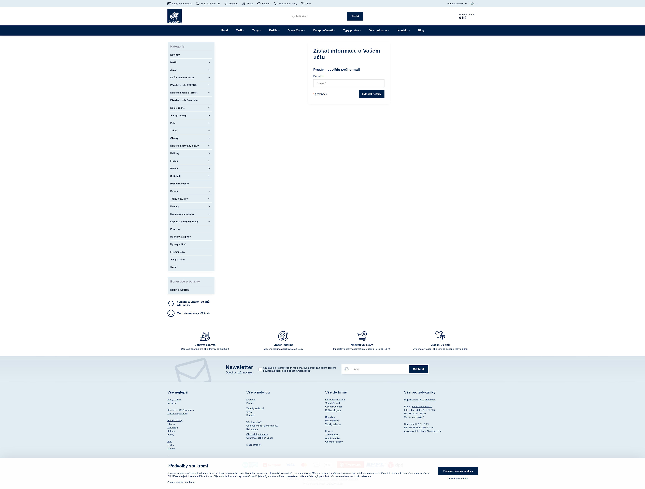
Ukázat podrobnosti (458, 478)
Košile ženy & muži (177, 413)
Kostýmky (172, 427)
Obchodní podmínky (257, 434)
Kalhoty (171, 431)
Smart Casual (332, 403)
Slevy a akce (174, 399)
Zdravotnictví (332, 434)
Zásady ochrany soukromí (181, 482)
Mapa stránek (253, 444)
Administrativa (332, 438)
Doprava (250, 399)
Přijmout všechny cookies (458, 471)
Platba (249, 403)
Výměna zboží (254, 422)
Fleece (171, 448)
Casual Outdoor (333, 406)
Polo (169, 441)
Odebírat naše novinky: (239, 372)
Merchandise (332, 420)
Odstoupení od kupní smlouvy (262, 425)
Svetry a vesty (174, 420)
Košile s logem (333, 410)
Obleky (171, 424)
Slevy (249, 411)
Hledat (355, 16)
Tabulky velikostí (255, 408)
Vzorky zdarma (333, 424)
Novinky (171, 403)
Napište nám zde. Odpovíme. (419, 399)
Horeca (329, 431)
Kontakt (250, 415)
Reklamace (252, 429)
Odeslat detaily (371, 94)
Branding (330, 417)
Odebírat (418, 369)
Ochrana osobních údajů (259, 437)
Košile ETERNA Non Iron (180, 410)
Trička (170, 445)
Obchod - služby (334, 441)
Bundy (170, 434)
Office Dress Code (335, 399)
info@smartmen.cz (422, 406)
